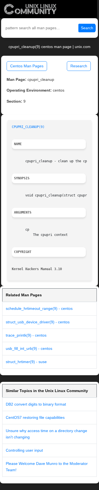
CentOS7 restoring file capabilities (35, 417)
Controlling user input (24, 450)
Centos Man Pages (26, 66)
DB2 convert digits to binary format (36, 404)
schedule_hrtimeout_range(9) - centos (39, 308)
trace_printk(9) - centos (26, 335)
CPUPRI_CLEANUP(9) (28, 127)
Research (78, 66)
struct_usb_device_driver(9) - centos (38, 322)
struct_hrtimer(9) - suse (26, 361)
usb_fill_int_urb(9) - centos (29, 348)
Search (87, 28)
